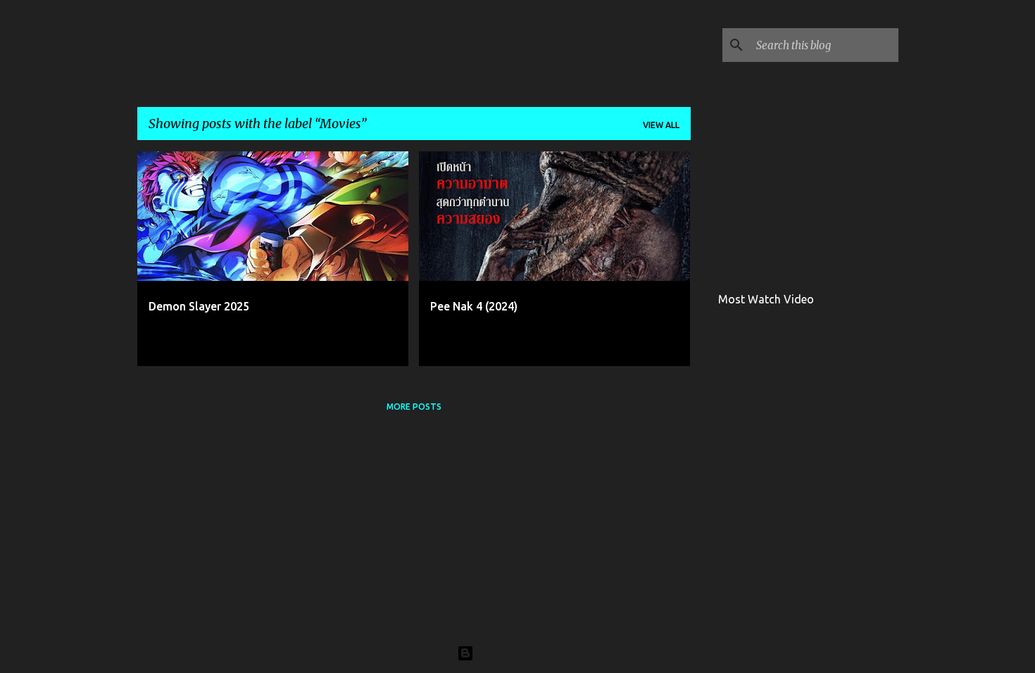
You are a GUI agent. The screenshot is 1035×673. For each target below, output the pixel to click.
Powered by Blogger (526, 653)
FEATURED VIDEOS (765, 362)
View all (661, 125)
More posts (414, 406)
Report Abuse (751, 176)
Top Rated (743, 238)
